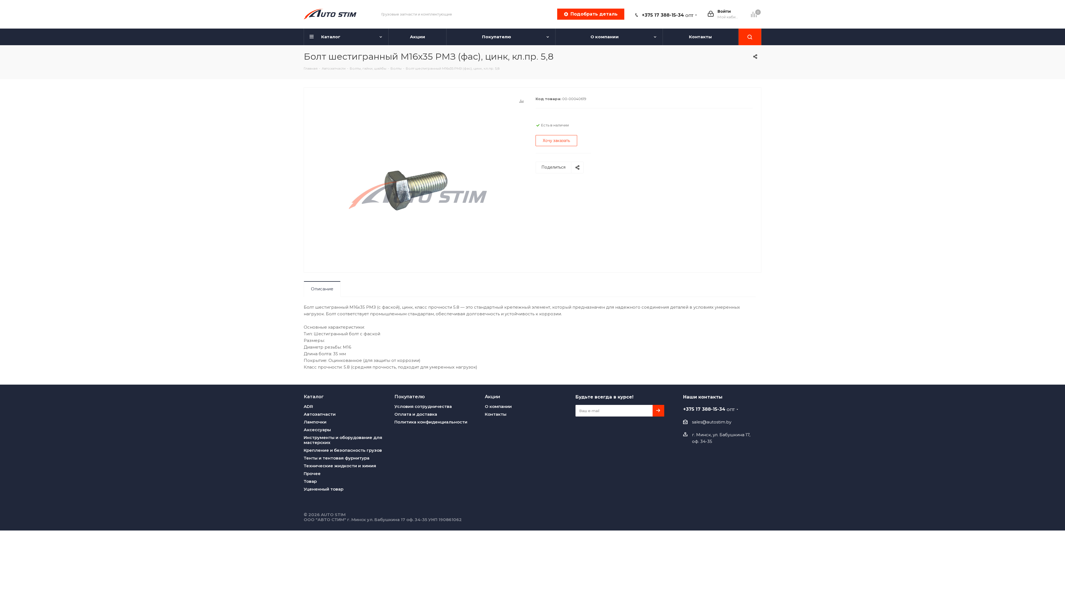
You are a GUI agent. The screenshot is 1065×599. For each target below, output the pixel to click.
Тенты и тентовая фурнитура (336, 458)
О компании (498, 406)
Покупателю (409, 396)
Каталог (314, 396)
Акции (492, 396)
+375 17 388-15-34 (667, 15)
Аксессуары (317, 429)
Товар (310, 481)
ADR (308, 406)
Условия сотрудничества (423, 406)
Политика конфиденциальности (430, 422)
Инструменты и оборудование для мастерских (343, 440)
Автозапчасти (320, 414)
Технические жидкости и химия (340, 465)
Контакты (495, 414)
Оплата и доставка (415, 414)
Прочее (312, 473)
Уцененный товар (323, 489)
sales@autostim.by (711, 422)
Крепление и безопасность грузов (343, 450)
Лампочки (315, 422)
